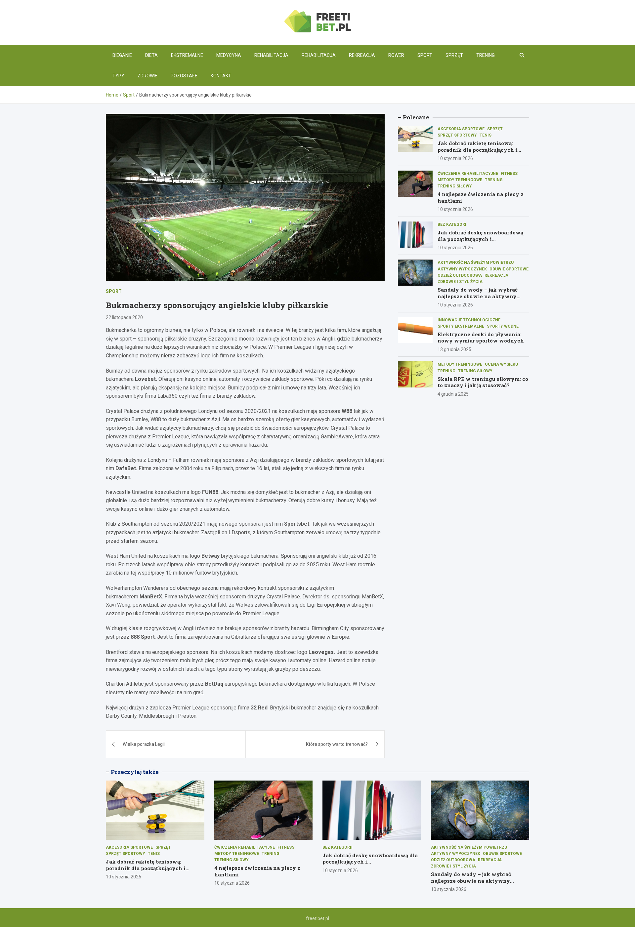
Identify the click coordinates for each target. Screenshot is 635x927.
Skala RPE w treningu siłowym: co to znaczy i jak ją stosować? (483, 382)
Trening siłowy (455, 186)
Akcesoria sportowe (461, 129)
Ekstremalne (187, 55)
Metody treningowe (460, 180)
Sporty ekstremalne (461, 326)
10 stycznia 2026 (455, 158)
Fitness (509, 173)
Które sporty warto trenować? (337, 744)
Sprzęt (454, 55)
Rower (396, 55)
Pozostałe (184, 75)
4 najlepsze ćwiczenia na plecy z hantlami (481, 197)
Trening (485, 55)
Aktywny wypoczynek (462, 269)
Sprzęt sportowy (457, 135)
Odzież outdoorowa (460, 275)
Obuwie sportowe (509, 269)
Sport (424, 55)
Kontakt (221, 75)
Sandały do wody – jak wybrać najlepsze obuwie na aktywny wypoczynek (478, 296)
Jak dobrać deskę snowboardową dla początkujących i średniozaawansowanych (480, 239)
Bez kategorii (453, 224)
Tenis (485, 135)
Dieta (151, 55)
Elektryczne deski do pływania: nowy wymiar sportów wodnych (481, 337)
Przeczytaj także (135, 772)
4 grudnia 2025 (453, 394)
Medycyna (228, 55)
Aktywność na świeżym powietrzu (476, 263)
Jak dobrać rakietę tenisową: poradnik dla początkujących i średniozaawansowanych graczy (481, 150)
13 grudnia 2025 (454, 349)
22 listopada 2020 (124, 317)
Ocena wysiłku (501, 364)
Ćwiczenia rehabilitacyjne (468, 173)
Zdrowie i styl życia (460, 281)
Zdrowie (147, 75)
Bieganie (122, 55)
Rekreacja (362, 55)
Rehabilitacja (271, 55)
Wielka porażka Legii (144, 744)
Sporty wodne (503, 326)
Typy (118, 75)
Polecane (416, 117)
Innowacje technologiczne (469, 320)
